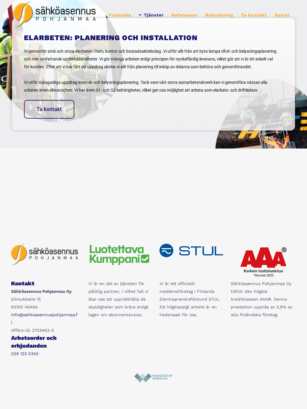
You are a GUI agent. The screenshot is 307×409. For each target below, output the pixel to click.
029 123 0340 (25, 353)
